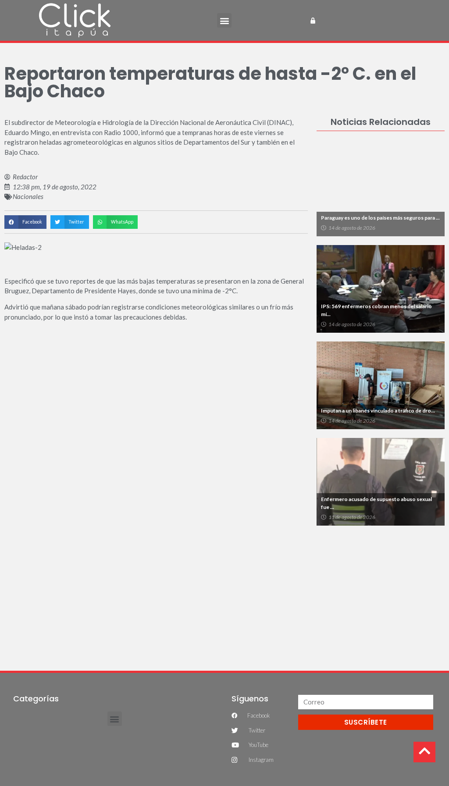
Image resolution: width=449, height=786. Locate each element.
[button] (224, 20)
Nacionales (28, 196)
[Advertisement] (380, 593)
